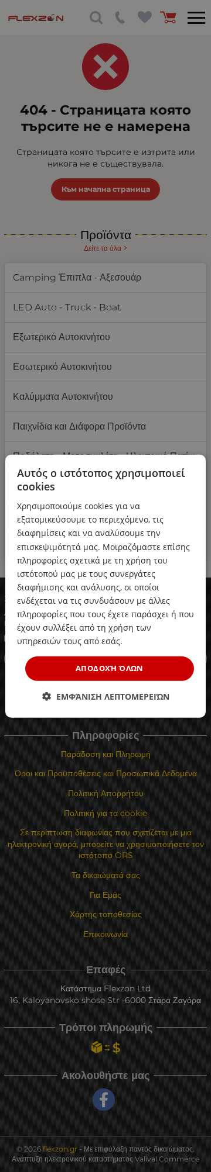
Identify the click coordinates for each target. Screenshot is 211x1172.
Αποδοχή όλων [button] (110, 668)
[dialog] (105, 585)
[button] (105, 696)
